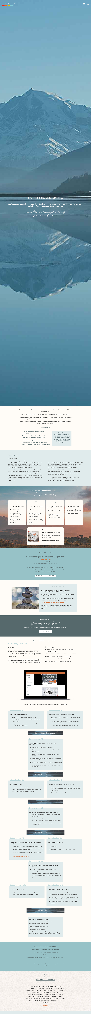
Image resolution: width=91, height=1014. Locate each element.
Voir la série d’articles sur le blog (21, 856)
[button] (26, 995)
